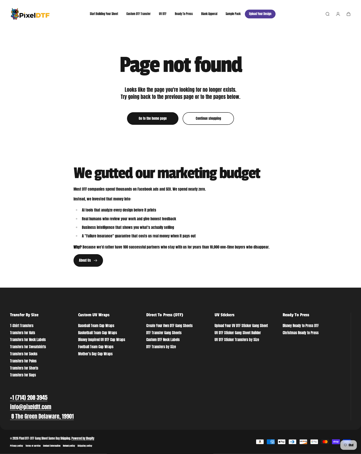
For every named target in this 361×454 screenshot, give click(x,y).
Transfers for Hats (22, 332)
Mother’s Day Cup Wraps (95, 354)
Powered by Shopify (82, 438)
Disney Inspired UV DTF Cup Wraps (101, 339)
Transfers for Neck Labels (28, 339)
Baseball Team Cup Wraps (96, 325)
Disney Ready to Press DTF (301, 325)
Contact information (51, 446)
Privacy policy (16, 446)
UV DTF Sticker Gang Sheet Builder (238, 332)
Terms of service (33, 446)
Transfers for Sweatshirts (28, 346)
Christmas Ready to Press (301, 332)
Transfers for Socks (23, 354)
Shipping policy (85, 446)
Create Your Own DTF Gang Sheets (169, 325)
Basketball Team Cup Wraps (97, 332)
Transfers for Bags (23, 375)
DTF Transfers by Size (161, 346)
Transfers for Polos (23, 361)
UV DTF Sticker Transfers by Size (237, 339)
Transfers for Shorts (24, 368)
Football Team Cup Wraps (95, 346)
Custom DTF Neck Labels (163, 339)
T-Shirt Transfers (21, 325)
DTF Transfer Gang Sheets (164, 332)
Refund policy (69, 446)
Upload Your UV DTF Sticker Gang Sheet (241, 325)
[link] (42, 416)
